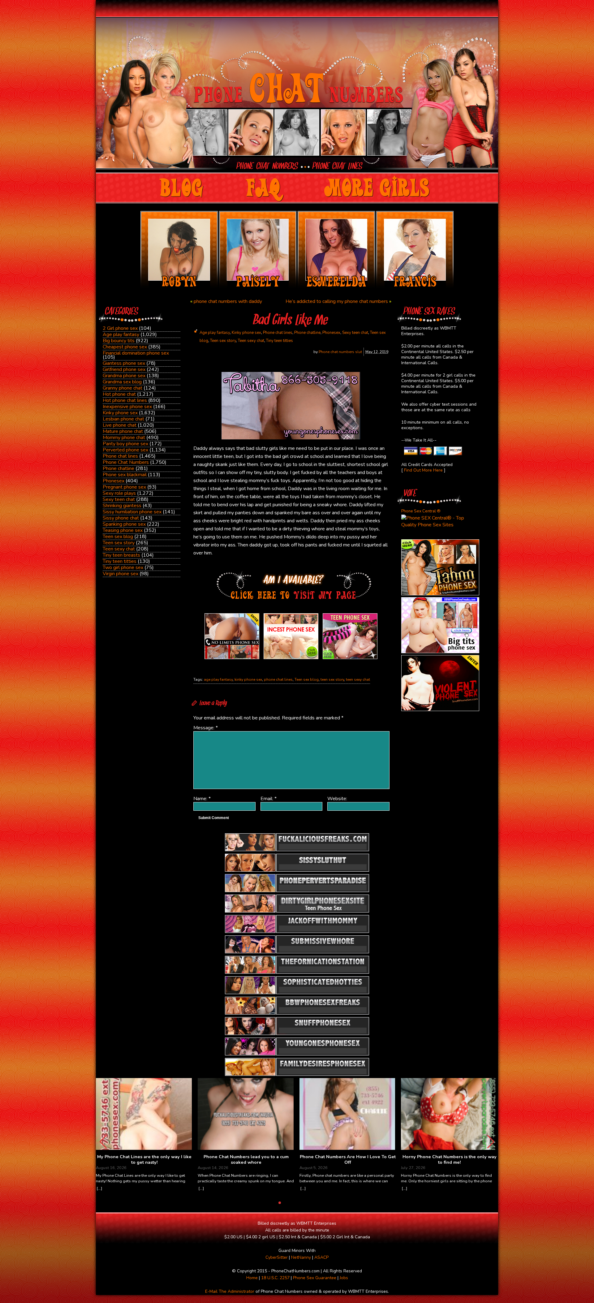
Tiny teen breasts (121, 555)
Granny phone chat (122, 388)
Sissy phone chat (121, 518)
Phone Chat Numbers (126, 462)
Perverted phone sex (125, 450)
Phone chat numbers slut (340, 351)
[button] (491, 1142)
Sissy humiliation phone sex (132, 511)
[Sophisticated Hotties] (440, 593)
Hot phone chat (119, 394)
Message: (205, 727)
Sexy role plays (119, 493)
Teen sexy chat (119, 549)
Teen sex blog (118, 536)
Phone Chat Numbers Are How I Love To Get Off (348, 1159)
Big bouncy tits (119, 340)
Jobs (344, 1278)
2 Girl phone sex (120, 328)
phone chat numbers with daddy (228, 301)
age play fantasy (218, 679)
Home (252, 1278)
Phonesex (113, 480)
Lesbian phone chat (123, 419)
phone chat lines (278, 679)
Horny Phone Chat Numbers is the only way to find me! (449, 1159)
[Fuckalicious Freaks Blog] (232, 659)
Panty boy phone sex (125, 443)
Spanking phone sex (124, 524)
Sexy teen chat (119, 499)
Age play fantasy (121, 334)
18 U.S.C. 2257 (275, 1278)
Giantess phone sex (124, 363)
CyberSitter (276, 1257)
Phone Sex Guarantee (314, 1278)
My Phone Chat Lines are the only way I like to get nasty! (144, 1159)
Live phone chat (119, 425)
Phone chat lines (120, 456)
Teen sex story (119, 542)
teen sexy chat (358, 679)
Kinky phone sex (120, 412)
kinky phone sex (248, 679)
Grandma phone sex (124, 375)
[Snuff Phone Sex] (440, 709)
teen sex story (332, 679)
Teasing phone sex (123, 530)
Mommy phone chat (124, 437)
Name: (202, 798)
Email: (268, 798)
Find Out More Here (423, 470)
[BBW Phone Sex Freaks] (440, 651)
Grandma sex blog (122, 381)
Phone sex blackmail (125, 474)
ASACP (321, 1257)
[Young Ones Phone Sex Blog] (350, 659)
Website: (337, 798)
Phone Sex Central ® (421, 511)
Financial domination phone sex (136, 353)
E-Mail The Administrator (229, 1291)
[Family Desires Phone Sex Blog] (291, 659)
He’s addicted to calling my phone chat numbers (337, 301)
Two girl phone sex (123, 567)
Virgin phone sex (120, 573)
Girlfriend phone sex (124, 369)
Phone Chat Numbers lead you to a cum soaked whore (246, 1159)
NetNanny (301, 1257)
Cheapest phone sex (125, 346)
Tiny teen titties (119, 561)
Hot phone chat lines (125, 400)
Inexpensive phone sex (127, 406)
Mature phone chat (123, 431)
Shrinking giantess (122, 505)
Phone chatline (118, 468)
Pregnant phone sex (124, 487)
